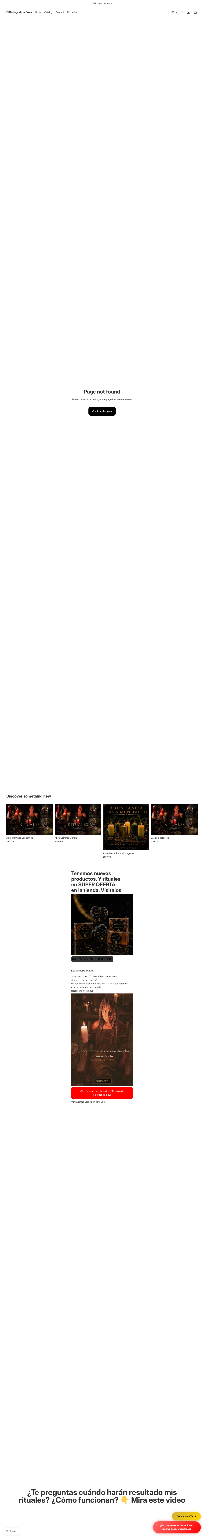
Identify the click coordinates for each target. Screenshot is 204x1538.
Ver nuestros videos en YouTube (88, 1101)
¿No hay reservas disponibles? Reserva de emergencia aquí (176, 1527)
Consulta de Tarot (186, 1516)
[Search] (181, 12)
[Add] (48, 830)
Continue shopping (102, 411)
